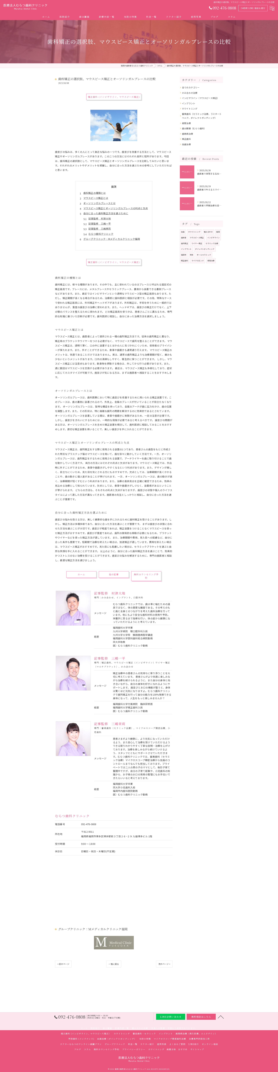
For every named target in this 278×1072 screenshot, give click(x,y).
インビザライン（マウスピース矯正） (200, 97)
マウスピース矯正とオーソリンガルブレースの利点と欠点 (115, 208)
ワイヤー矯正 (197, 243)
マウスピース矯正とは (95, 198)
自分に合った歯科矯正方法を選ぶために (105, 213)
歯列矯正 (184, 243)
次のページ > (164, 964)
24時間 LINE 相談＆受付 (253, 8)
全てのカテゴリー (191, 87)
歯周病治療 (187, 133)
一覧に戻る (114, 964)
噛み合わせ (208, 232)
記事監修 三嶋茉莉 (99, 228)
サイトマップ (197, 1049)
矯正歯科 (186, 138)
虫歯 (182, 232)
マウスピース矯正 (197, 237)
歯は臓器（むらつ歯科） (194, 128)
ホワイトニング (189, 108)
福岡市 (183, 255)
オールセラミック (204, 255)
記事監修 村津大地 (99, 218)
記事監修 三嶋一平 (99, 223)
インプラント (188, 103)
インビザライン (213, 237)
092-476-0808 (88, 824)
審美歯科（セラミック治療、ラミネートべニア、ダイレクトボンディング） (202, 115)
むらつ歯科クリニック (100, 234)
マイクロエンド (198, 260)
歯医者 (183, 237)
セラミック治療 (212, 243)
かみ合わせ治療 (189, 92)
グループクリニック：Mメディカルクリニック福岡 (111, 239)
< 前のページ (63, 964)
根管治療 (186, 123)
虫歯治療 (186, 144)
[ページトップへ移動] (221, 1017)
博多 (191, 255)
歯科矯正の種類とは (94, 193)
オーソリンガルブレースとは (99, 203)
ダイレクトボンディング (204, 249)
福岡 (218, 232)
